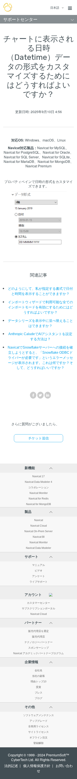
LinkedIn (47, 395)
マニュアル (38, 565)
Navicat (38, 520)
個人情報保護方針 (36, 766)
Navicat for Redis (39, 498)
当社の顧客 (38, 675)
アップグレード (38, 720)
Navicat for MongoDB (38, 504)
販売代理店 (38, 636)
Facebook (33, 395)
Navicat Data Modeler (38, 547)
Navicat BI (38, 536)
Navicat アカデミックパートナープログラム (38, 653)
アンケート (38, 576)
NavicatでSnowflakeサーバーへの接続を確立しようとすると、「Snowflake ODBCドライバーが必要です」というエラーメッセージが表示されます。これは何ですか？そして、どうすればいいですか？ (40, 358)
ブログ (38, 698)
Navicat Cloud (38, 525)
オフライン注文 (38, 737)
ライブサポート (38, 581)
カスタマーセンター (38, 602)
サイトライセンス (38, 731)
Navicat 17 (38, 476)
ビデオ (38, 570)
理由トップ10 (38, 681)
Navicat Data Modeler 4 (38, 481)
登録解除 (38, 743)
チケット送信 (38, 438)
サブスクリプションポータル (38, 608)
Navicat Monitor (39, 493)
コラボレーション (38, 487)
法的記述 (11, 766)
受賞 (38, 687)
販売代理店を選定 (38, 631)
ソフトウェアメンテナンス (38, 715)
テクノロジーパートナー (38, 642)
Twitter (40, 395)
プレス (38, 692)
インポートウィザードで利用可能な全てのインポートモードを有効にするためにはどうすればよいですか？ (40, 307)
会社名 (38, 670)
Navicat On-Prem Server (38, 531)
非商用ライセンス (38, 726)
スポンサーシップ (38, 647)
